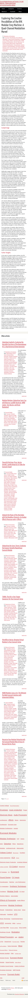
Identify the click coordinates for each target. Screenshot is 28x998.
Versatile (13, 495)
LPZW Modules (11, 498)
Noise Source (14, 422)
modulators (10, 759)
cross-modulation (12, 564)
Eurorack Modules (13, 362)
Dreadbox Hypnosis (8, 527)
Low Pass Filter (4, 927)
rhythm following (7, 574)
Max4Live (4, 11)
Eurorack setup (15, 941)
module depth (13, 717)
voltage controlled (4, 866)
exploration (12, 773)
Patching (11, 882)
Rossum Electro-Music (12, 755)
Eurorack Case (12, 824)
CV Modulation (4, 886)
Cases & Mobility (9, 702)
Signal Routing (9, 962)
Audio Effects (21, 900)
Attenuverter (20, 848)
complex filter (12, 559)
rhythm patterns (7, 763)
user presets (13, 775)
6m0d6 (9, 475)
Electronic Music (6, 815)
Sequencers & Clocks (10, 604)
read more (24, 396)
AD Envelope (10, 42)
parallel (5, 564)
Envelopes (22, 39)
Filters (5, 421)
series (13, 562)
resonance (3, 974)
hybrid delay (10, 532)
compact (6, 537)
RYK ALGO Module (20, 46)
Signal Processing (7, 937)
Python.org (8, 980)
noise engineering (5, 858)
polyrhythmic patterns (9, 769)
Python (9, 989)
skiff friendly (6, 577)
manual (10, 578)
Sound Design (17, 44)
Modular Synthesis (13, 356)
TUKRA (14, 607)
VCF (18, 839)
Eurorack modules (8, 708)
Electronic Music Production (8, 862)
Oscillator (22, 853)
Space (11, 671)
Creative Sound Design (6, 966)
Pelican (2, 980)
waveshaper (7, 572)
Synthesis (19, 923)
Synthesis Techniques (10, 749)
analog (14, 561)
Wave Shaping (14, 477)
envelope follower (11, 565)
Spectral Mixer (13, 499)
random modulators (8, 762)
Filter (12, 953)
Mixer (20, 946)
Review (22, 941)
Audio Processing (8, 359)
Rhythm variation (11, 611)
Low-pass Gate (7, 424)
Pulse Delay (12, 369)
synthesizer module (8, 561)
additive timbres (10, 766)
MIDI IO (8, 482)
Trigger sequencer (8, 607)
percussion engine (8, 571)
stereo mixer (17, 910)
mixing (22, 839)
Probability (6, 613)
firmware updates (14, 927)
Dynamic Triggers (8, 496)
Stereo (16, 820)
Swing (9, 615)
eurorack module (13, 752)
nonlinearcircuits (10, 848)
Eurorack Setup (16, 49)
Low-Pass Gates (13, 366)
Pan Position (10, 502)
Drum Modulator (11, 418)
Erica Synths (22, 927)
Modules (2, 848)
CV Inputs (10, 508)
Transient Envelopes (8, 370)
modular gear (18, 953)
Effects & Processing (10, 524)
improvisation (7, 775)
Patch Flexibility (9, 479)
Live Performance (20, 882)
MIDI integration (7, 610)
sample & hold (7, 714)
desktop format (10, 534)
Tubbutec (6, 492)
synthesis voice (12, 570)
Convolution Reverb (8, 654)
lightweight (6, 718)
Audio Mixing (18, 962)
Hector (5, 475)
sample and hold (13, 760)
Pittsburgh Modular (13, 950)
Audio (11, 651)
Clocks (17, 858)
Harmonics (23, 820)
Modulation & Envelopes (9, 36)
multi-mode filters (8, 562)
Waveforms (20, 844)
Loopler (10, 663)
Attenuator (3, 914)
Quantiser (13, 664)
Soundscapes (7, 493)
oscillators (11, 567)
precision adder (7, 712)
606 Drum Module (13, 492)
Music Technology (5, 919)
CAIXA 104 (10, 707)
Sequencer (13, 605)
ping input (6, 567)
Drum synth (6, 608)
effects (9, 530)
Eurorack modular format (9, 536)
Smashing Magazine (19, 994)
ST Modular (3, 872)
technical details (12, 575)
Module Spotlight (5, 953)
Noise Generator (12, 946)
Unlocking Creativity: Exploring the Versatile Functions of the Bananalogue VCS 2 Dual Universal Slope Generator (14, 344)
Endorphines (9, 910)
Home (3, 8)
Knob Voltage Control (7, 49)
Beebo (5, 669)
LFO (15, 914)
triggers (15, 762)
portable (14, 708)
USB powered (11, 537)
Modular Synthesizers (6, 828)
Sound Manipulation (14, 805)
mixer (12, 714)
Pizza (15, 473)
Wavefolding (3, 905)
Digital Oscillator (13, 476)
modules (13, 526)
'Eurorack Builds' (13, 974)
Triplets (5, 615)
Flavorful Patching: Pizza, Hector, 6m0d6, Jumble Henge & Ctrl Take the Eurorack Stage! (13, 464)
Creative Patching (8, 363)
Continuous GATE (8, 509)
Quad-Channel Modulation (14, 39)
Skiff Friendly (7, 505)
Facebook (12, 11)
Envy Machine (19, 37)
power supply (7, 717)
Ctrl (8, 476)
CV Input (21, 891)
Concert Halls (11, 673)
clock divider (14, 896)
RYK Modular (13, 37)
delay (13, 923)
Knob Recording (17, 40)
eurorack (9, 750)
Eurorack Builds (8, 412)
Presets (9, 669)
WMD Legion (11, 416)
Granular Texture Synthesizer (10, 486)
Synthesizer (3, 824)
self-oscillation (3, 946)
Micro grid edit (12, 614)
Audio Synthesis (21, 47)
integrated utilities (8, 709)
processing (6, 559)
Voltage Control (12, 357)
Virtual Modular (7, 650)
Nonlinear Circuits (5, 932)
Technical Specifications (8, 44)
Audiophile (13, 503)
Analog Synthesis (8, 373)
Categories (11, 8)
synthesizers (3, 820)
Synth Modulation (11, 46)
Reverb (7, 617)
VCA (13, 858)
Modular (6, 651)
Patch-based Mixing (8, 501)
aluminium (11, 718)
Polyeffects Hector (11, 648)
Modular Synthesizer (8, 839)
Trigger (25, 810)
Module (2, 962)
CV (4, 479)
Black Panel (10, 480)
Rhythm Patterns (5, 896)
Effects (9, 485)
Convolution (6, 671)
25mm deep (9, 776)
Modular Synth (6, 47)
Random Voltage (9, 40)
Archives (19, 8)
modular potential (8, 753)
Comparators (7, 667)
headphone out (9, 715)
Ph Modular (13, 505)
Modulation (5, 39)
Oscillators (6, 367)
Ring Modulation (12, 490)
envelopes (6, 760)
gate (16, 937)
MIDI (14, 651)
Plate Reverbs (10, 674)
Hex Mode (6, 765)
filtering (14, 571)
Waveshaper (16, 852)
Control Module (7, 506)
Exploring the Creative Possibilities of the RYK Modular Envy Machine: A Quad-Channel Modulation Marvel (13, 25)
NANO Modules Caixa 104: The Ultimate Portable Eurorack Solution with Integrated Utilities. (14, 695)
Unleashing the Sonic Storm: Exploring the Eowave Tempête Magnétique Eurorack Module (14, 548)
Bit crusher (12, 617)
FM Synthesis (7, 477)
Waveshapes (19, 43)
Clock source (7, 620)
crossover (15, 572)
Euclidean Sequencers (9, 653)
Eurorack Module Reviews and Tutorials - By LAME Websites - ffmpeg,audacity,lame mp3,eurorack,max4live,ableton (11, 3)
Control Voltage (4, 805)
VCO (2, 923)
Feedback (10, 914)
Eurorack (7, 37)
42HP (16, 537)
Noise (23, 910)
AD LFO (15, 42)
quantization (14, 763)
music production (15, 810)
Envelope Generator (6, 970)
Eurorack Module (13, 47)
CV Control (13, 867)
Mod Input (20, 42)
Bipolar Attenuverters (11, 43)
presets (16, 828)
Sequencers (7, 941)
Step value (12, 618)
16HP (5, 776)
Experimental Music (17, 919)
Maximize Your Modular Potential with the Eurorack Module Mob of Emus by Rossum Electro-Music (13, 742)
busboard (15, 715)
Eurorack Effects (4, 950)
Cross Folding (13, 667)
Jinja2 (13, 980)
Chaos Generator (8, 488)
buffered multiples (11, 711)
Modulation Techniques (9, 372)
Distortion (7, 844)
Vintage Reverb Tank (12, 670)
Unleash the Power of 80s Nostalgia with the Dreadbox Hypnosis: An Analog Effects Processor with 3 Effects (14, 517)
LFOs (4, 40)
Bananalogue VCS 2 (11, 353)
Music (20, 11)
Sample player (13, 608)
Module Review (4, 958)
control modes (10, 771)
